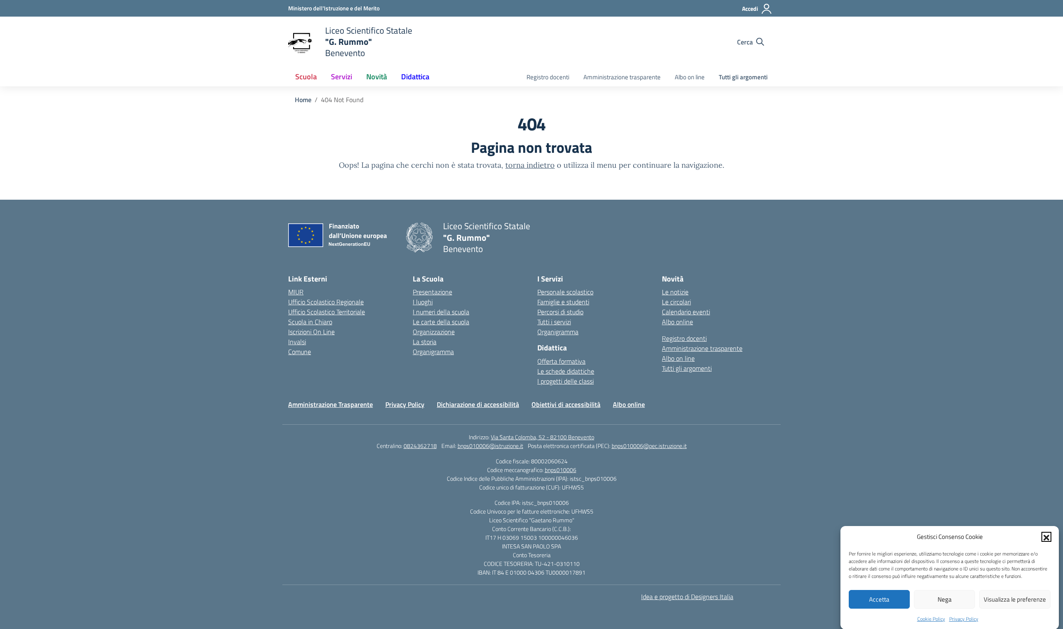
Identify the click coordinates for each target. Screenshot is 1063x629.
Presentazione (432, 292)
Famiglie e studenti (563, 302)
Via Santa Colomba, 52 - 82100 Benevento (542, 437)
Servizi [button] (341, 76)
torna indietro (530, 165)
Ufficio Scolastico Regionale (326, 302)
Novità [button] (376, 76)
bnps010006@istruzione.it (490, 445)
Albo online (677, 322)
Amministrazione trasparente (622, 77)
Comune (299, 352)
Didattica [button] (415, 76)
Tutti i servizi (554, 322)
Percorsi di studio (560, 312)
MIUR (296, 292)
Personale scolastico (565, 292)
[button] (1046, 537)
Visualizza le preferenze (1015, 599)
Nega (945, 599)
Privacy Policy (963, 618)
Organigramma (433, 352)
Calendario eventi (686, 312)
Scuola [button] (306, 76)
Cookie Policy (931, 618)
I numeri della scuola (441, 312)
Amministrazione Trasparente (330, 404)
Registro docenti (548, 77)
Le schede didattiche (565, 371)
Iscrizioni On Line (311, 332)
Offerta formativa (561, 361)
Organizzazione (434, 332)
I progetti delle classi (565, 381)
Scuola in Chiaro (310, 322)
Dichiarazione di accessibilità (478, 404)
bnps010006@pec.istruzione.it (649, 445)
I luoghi (423, 302)
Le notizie (675, 292)
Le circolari (676, 302)
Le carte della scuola (441, 322)
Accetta (879, 599)
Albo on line (690, 77)
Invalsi (297, 342)
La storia (424, 342)
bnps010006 (560, 469)
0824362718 (420, 445)
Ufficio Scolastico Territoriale (326, 312)
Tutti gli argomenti (743, 77)
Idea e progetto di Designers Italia (687, 597)
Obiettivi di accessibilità (566, 404)
